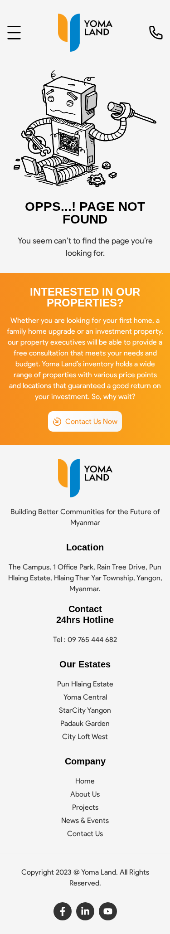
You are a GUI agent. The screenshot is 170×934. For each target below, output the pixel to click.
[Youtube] (108, 911)
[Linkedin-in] (85, 911)
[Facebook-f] (62, 911)
